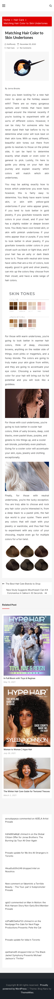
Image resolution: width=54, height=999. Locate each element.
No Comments (25, 48)
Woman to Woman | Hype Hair (18, 749)
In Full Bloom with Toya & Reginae (19, 678)
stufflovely (11, 44)
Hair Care (11, 48)
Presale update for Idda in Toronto (22, 939)
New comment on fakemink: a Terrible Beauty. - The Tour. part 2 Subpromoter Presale (25, 886)
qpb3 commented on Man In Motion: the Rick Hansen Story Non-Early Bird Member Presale (27, 905)
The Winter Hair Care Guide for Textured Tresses (27, 791)
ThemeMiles (27, 992)
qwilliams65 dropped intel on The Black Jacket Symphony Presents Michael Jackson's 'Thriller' (25, 955)
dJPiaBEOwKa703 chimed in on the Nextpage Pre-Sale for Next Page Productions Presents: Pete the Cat (23, 924)
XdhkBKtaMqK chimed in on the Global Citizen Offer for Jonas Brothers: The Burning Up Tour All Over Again (24, 837)
